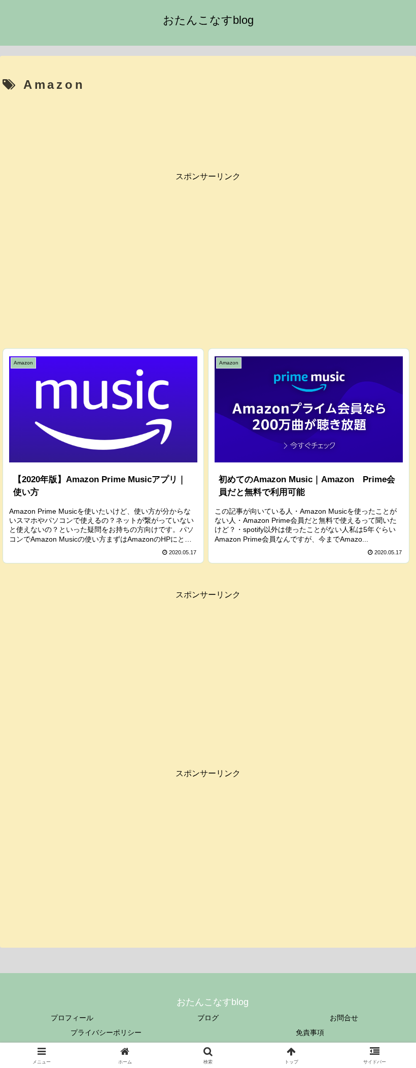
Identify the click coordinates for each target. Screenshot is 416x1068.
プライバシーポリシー (106, 1032)
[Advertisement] (208, 125)
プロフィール (72, 1018)
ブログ (208, 1018)
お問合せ (344, 1018)
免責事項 (310, 1032)
